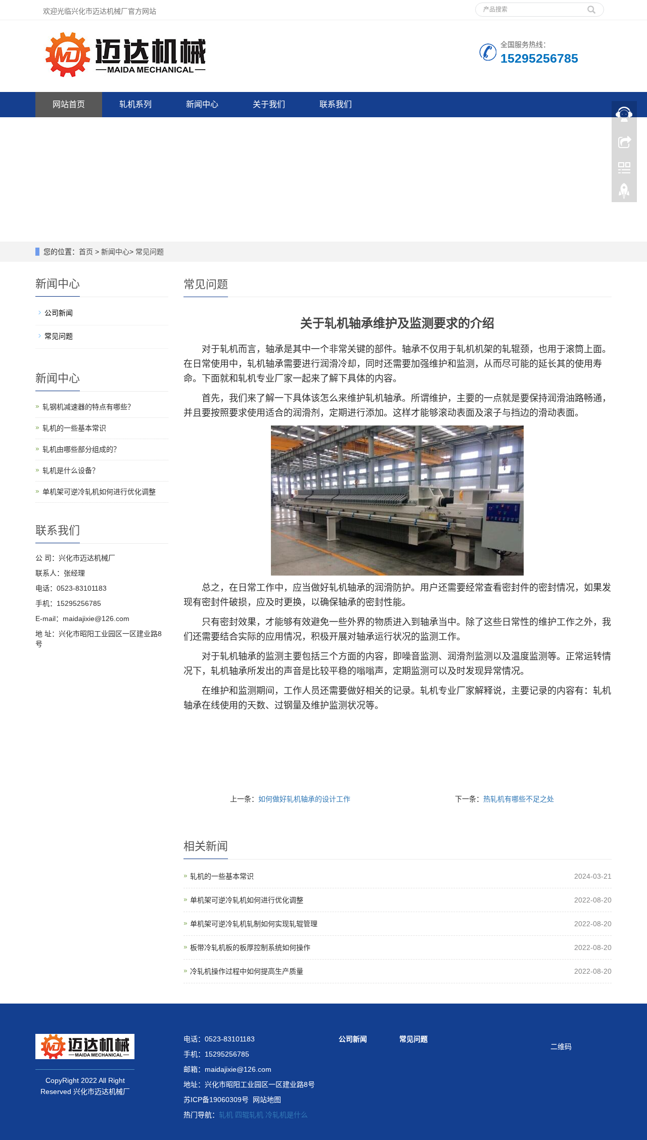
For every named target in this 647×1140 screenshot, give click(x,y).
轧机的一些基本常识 (222, 876)
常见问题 (149, 252)
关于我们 (269, 104)
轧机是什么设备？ (70, 470)
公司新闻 (58, 313)
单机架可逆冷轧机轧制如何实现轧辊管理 (253, 924)
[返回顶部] (624, 193)
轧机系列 (135, 104)
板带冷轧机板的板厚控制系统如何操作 (250, 947)
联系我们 (335, 104)
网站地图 (267, 1100)
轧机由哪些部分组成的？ (81, 449)
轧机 (226, 1115)
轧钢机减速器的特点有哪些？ (88, 407)
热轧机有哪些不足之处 (518, 799)
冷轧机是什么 (286, 1115)
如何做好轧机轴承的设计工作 (304, 799)
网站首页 (69, 104)
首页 (86, 252)
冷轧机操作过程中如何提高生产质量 (246, 971)
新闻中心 (202, 104)
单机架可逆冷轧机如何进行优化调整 (246, 900)
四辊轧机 (249, 1115)
